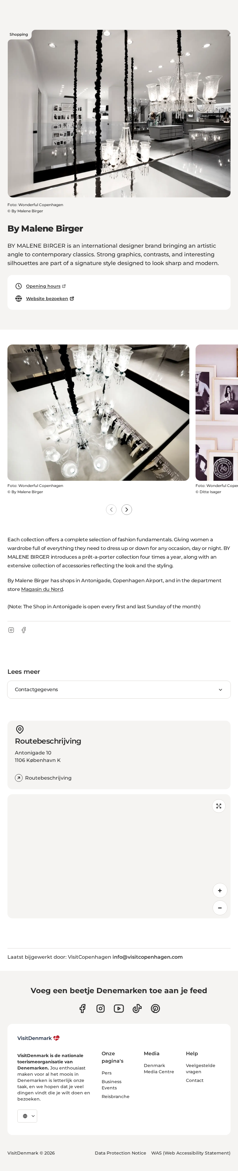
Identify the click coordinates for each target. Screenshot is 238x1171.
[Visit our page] (100, 1008)
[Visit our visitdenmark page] (118, 1008)
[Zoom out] (220, 907)
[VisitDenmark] (38, 1038)
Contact (195, 1080)
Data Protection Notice (120, 1153)
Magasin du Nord (42, 589)
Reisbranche (116, 1096)
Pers (107, 1073)
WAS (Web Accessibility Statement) (191, 1153)
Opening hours (43, 286)
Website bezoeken (47, 298)
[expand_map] (219, 806)
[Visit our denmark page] (82, 1008)
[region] (119, 856)
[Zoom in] (220, 890)
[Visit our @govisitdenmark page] (137, 1008)
